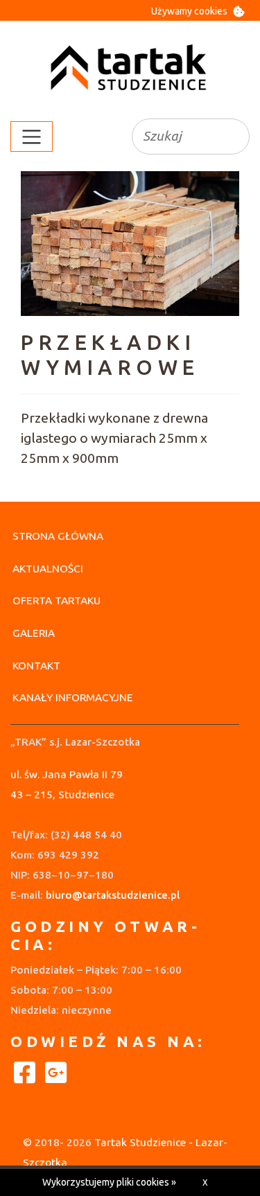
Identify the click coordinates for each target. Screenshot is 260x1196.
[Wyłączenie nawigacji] (4, 136)
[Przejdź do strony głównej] (130, 68)
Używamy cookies (189, 11)
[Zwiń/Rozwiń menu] (31, 136)
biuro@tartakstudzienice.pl (113, 895)
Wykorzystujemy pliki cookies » (109, 1182)
